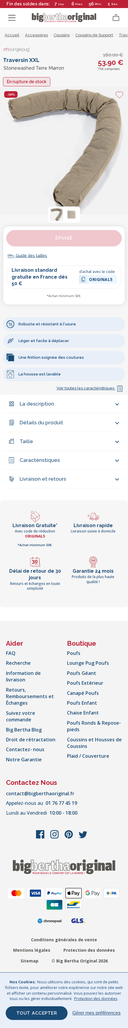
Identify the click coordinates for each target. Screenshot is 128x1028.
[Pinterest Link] (69, 837)
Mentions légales (31, 950)
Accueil (12, 35)
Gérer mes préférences (96, 1012)
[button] (56, 214)
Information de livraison (23, 676)
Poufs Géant (81, 673)
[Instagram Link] (55, 837)
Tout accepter (36, 1013)
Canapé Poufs (83, 693)
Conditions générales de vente (64, 939)
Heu (79, 4)
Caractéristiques (40, 460)
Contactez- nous (25, 749)
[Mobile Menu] (12, 18)
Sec (114, 4)
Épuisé (64, 238)
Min (98, 4)
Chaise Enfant (83, 712)
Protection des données (89, 950)
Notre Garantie (24, 759)
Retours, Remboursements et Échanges (30, 696)
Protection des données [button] (96, 998)
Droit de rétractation (30, 739)
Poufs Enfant (82, 703)
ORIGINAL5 (101, 280)
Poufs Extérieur (85, 683)
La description (37, 404)
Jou (61, 4)
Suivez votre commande (20, 716)
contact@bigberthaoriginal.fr (40, 793)
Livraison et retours (43, 479)
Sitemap (29, 961)
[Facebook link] (41, 837)
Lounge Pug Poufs (88, 663)
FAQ (10, 653)
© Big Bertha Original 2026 (79, 961)
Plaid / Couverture (88, 756)
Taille (26, 441)
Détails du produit (41, 423)
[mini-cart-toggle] (116, 18)
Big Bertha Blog (24, 729)
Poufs (73, 653)
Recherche (18, 663)
